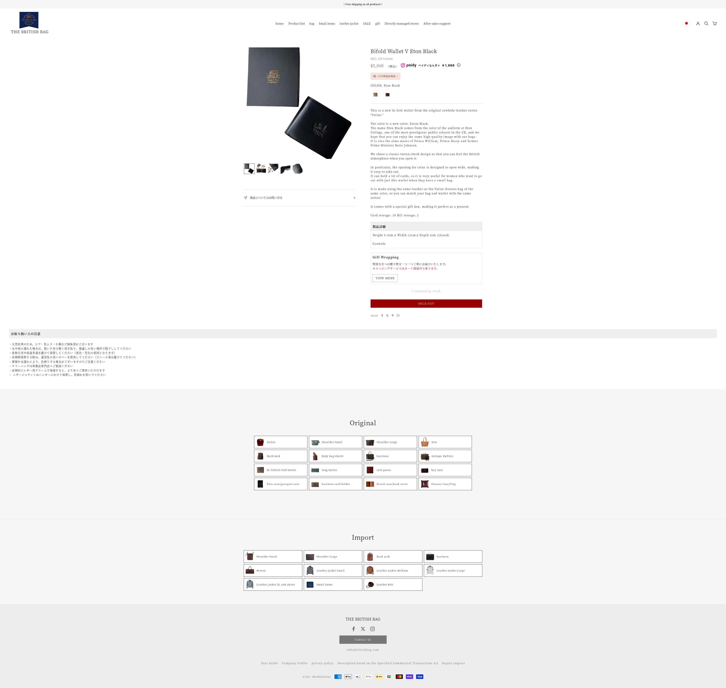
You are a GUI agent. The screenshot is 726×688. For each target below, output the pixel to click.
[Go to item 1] (249, 168)
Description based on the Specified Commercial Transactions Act (387, 663)
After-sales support (437, 23)
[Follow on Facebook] (353, 629)
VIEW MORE (385, 278)
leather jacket (349, 23)
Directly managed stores (402, 23)
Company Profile (295, 663)
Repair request (453, 663)
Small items (327, 23)
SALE (367, 23)
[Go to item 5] (297, 168)
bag (311, 23)
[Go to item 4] (285, 168)
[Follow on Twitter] (363, 629)
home (280, 23)
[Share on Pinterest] (392, 315)
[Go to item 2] (261, 168)
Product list (296, 23)
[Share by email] (397, 315)
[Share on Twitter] (387, 315)
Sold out (426, 303)
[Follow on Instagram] (372, 629)
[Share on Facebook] (382, 315)
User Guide (269, 663)
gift (377, 23)
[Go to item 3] (273, 168)
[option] (686, 23)
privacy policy (323, 663)
